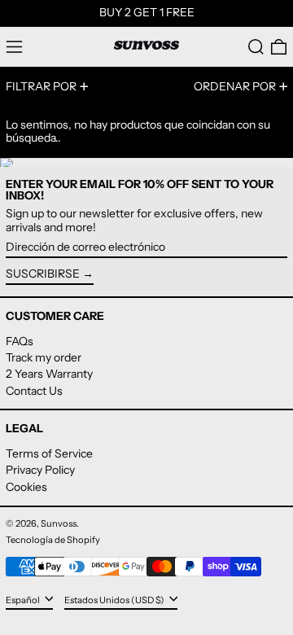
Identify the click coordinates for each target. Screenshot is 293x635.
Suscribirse (43, 273)
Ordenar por (235, 86)
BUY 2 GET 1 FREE (147, 12)
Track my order (43, 357)
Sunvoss (59, 523)
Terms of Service (49, 453)
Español (24, 599)
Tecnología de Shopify (53, 539)
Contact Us (34, 390)
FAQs (19, 341)
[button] (256, 47)
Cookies (26, 487)
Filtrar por (41, 86)
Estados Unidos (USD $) (115, 599)
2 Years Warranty (49, 373)
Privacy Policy (40, 469)
